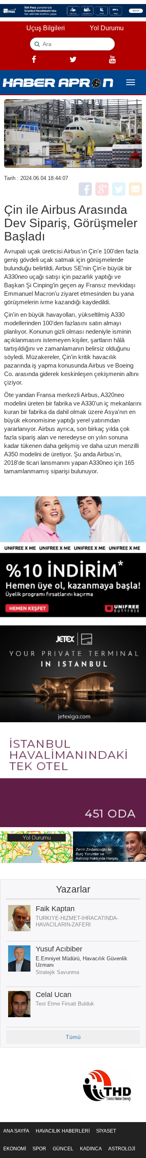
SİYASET (106, 1131)
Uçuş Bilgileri (45, 28)
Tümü (73, 1037)
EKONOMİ (14, 1149)
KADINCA (91, 1149)
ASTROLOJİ (121, 1149)
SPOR (39, 1149)
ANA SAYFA (16, 1131)
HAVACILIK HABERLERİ (63, 1131)
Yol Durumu (107, 28)
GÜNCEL (63, 1149)
